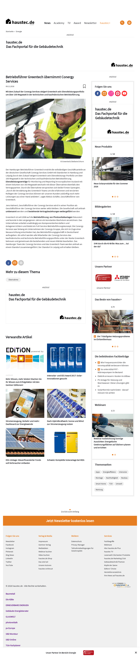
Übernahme (13, 279)
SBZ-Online (11, 639)
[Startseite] (20, 21)
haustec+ (105, 23)
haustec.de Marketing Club (115, 558)
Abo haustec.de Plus (112, 548)
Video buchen (44, 555)
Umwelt (119, 483)
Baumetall (10, 593)
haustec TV (108, 551)
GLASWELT (11, 616)
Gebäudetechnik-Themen (114, 562)
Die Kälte (10, 599)
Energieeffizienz (109, 472)
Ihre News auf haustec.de (114, 575)
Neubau (124, 478)
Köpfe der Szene (110, 565)
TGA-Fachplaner (13, 645)
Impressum (43, 541)
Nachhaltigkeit (112, 478)
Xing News (10, 555)
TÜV (111, 483)
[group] (112, 174)
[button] (8, 263)
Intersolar (123, 472)
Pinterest (117, 93)
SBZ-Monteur (12, 633)
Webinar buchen (45, 551)
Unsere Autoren (45, 565)
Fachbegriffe (109, 541)
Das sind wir (43, 562)
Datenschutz (76, 541)
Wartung (99, 489)
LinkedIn (9, 558)
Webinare (108, 545)
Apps (98, 472)
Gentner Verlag (45, 545)
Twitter (9, 562)
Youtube (124, 93)
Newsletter (90, 23)
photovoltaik (12, 622)
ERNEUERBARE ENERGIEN (17, 605)
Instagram (111, 93)
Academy (59, 23)
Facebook (97, 93)
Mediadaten (43, 548)
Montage (99, 478)
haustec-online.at (46, 568)
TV (69, 23)
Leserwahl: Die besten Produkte (117, 555)
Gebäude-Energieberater (17, 611)
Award (77, 23)
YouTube (9, 565)
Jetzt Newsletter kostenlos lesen (70, 520)
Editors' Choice (110, 568)
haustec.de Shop (45, 558)
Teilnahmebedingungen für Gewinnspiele (82, 549)
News (47, 23)
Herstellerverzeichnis (112, 572)
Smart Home (101, 483)
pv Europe (10, 628)
